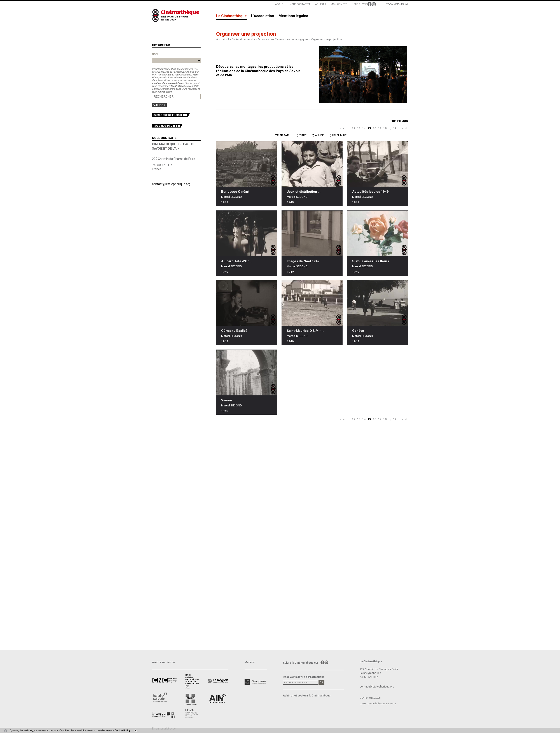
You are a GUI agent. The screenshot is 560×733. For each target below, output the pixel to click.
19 (395, 128)
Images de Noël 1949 (303, 261)
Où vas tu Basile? (234, 331)
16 (374, 128)
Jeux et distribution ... (303, 192)
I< (340, 128)
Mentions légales (293, 16)
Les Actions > (261, 39)
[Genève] (377, 303)
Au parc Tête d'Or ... (236, 261)
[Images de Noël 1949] (312, 233)
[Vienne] (246, 372)
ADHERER (320, 4)
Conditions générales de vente (378, 703)
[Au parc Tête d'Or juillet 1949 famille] (246, 233)
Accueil (220, 39)
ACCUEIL (280, 4)
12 (353, 128)
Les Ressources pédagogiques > (290, 39)
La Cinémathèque (231, 16)
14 (364, 128)
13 (358, 128)
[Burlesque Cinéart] (246, 164)
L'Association (262, 16)
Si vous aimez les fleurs (370, 261)
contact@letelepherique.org (171, 184)
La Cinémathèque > (240, 39)
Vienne (226, 400)
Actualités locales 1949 (370, 192)
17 (380, 128)
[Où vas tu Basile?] (246, 303)
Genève (358, 331)
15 (369, 128)
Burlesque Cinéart (235, 192)
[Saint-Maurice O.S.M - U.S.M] (312, 303)
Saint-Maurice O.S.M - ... (305, 331)
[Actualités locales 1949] (377, 164)
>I (406, 128)
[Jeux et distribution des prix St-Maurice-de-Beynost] (312, 164)
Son (155, 54)
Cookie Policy (122, 730)
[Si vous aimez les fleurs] (377, 233)
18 (385, 128)
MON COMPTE (339, 4)
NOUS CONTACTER (300, 4)
